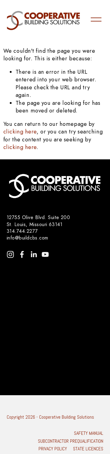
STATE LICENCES (88, 449)
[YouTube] (45, 254)
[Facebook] (22, 254)
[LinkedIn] (33, 254)
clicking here (20, 132)
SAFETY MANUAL (88, 433)
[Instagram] (10, 254)
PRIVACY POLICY (52, 449)
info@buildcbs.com (27, 238)
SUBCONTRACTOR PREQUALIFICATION (70, 441)
